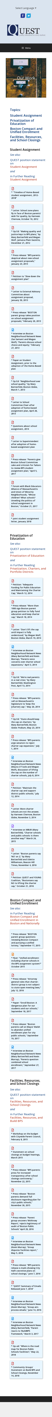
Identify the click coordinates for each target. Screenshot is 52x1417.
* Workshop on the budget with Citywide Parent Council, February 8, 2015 (26, 1136)
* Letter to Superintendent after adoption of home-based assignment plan (24, 444)
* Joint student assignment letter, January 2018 (25, 520)
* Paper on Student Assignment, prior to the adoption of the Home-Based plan (26, 364)
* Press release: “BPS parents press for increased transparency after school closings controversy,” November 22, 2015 (25, 1175)
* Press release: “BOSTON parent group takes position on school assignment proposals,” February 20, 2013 (26, 316)
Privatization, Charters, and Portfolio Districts (28, 570)
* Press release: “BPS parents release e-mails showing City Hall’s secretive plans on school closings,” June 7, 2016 (25, 1269)
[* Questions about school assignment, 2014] (12, 422)
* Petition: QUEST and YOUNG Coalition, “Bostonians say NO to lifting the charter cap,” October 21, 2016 (26, 881)
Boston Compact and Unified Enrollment (26, 130)
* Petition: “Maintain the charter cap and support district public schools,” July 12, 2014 (25, 792)
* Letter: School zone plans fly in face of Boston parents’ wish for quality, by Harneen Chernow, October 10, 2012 (26, 214)
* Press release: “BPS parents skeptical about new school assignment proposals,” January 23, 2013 (25, 259)
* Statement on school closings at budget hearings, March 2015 (25, 1154)
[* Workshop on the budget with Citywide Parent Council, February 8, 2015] (12, 1130)
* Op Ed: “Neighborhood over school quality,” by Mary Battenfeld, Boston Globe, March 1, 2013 (25, 385)
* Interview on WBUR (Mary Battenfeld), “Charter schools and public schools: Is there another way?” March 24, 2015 (26, 835)
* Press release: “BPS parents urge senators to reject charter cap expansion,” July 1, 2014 (25, 744)
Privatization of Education (22, 122)
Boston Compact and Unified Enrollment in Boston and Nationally (25, 920)
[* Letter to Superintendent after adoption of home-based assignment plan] (12, 437)
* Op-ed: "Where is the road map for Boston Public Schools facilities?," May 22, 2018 (25, 1350)
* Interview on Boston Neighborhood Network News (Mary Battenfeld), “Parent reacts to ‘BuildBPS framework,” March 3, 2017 (26, 1328)
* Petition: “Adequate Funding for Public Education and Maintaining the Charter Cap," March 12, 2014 (26, 589)
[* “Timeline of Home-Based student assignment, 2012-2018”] (12, 188)
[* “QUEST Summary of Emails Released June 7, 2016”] (12, 1282)
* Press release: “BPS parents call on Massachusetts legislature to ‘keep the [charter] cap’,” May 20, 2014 (25, 702)
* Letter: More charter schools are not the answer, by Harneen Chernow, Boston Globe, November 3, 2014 (25, 813)
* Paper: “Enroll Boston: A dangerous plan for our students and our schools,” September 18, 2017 (24, 1007)
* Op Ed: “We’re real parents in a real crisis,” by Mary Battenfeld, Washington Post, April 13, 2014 (25, 681)
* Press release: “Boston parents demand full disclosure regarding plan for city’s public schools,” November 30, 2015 (26, 1199)
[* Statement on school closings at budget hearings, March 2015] (12, 1148)
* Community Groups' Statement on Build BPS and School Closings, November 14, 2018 (25, 1371)
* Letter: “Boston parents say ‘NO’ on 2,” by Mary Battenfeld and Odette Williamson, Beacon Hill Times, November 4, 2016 (26, 859)
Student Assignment (26, 115)
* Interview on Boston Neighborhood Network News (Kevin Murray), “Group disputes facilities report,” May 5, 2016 (26, 1247)
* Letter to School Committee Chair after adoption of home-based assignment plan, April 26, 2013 (24, 408)
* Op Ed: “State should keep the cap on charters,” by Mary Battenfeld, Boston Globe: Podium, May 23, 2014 (25, 723)
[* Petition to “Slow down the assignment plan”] (12, 272)
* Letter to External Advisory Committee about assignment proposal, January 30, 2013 (25, 296)
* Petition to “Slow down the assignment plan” (25, 278)
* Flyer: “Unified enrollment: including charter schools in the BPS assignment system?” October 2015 (26, 962)
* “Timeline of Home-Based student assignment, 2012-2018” (25, 195)
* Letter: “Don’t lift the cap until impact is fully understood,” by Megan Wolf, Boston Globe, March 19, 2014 (26, 633)
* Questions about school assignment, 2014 (24, 427)
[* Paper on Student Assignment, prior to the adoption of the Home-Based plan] (12, 356)
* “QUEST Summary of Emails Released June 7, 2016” (26, 1287)
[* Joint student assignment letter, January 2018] (12, 514)
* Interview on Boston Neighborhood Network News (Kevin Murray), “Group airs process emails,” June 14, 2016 (26, 1305)
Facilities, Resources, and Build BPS (26, 1119)
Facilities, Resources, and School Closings (26, 138)
